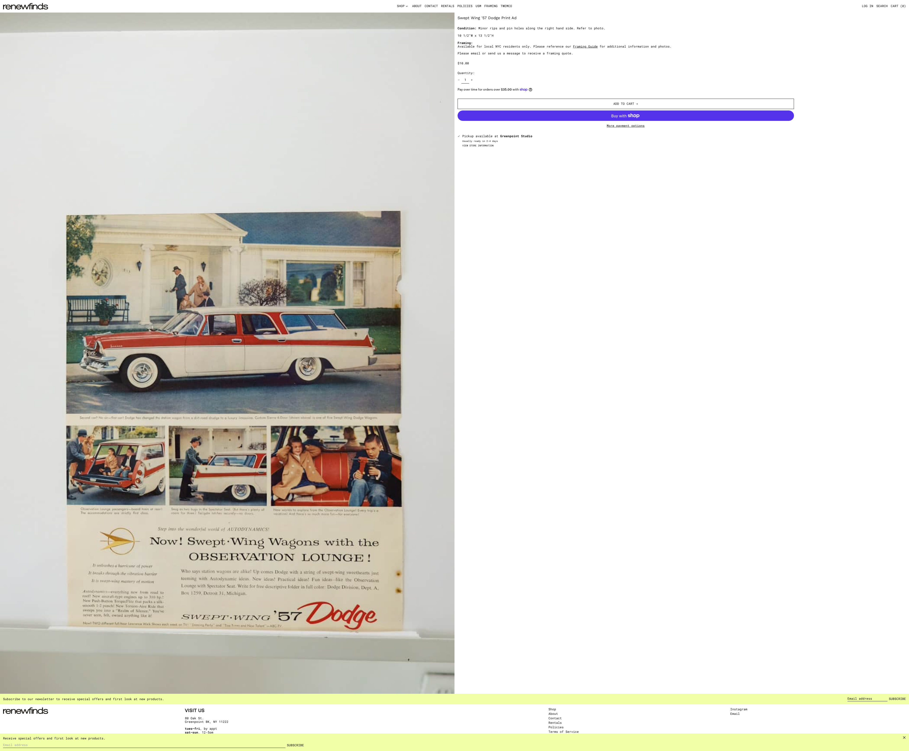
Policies (556, 727)
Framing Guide (585, 46)
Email (735, 714)
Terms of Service (563, 731)
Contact (555, 718)
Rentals (555, 722)
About (553, 713)
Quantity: (466, 73)
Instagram (738, 709)
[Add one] (472, 80)
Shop (552, 709)
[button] (898, 6)
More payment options (626, 126)
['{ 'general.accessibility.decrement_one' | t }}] (459, 80)
